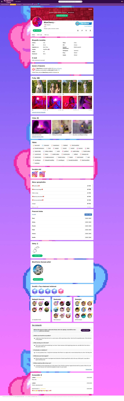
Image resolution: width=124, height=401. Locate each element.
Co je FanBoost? (88, 26)
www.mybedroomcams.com (19, 396)
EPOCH (29, 396)
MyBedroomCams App (44, 4)
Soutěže (35, 4)
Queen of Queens (57, 68)
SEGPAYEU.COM (34, 396)
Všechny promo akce (27, 4)
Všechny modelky (5, 4)
